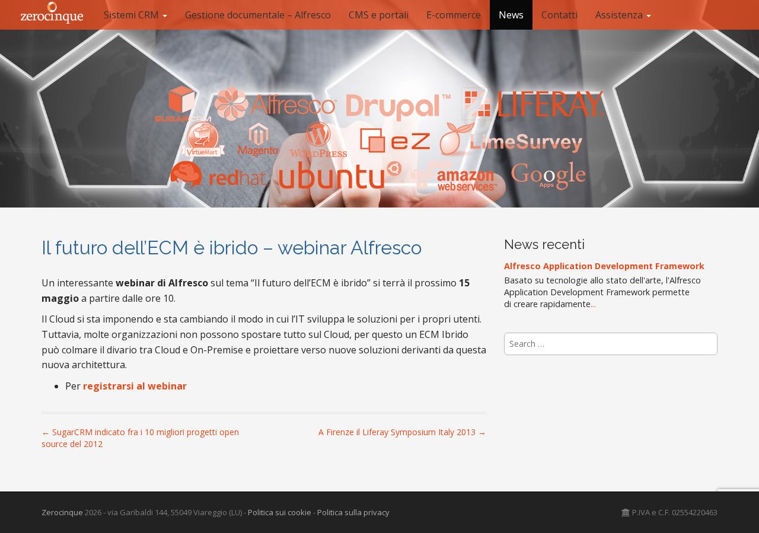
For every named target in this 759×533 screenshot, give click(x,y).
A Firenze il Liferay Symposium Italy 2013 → (402, 432)
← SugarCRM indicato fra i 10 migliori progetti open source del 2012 (140, 437)
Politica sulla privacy (353, 512)
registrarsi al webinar (135, 385)
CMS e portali (379, 14)
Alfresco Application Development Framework (604, 266)
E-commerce (453, 14)
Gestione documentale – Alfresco (258, 14)
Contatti (559, 14)
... (593, 303)
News (511, 14)
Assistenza (620, 14)
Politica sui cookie (279, 512)
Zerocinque (62, 512)
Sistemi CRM (132, 14)
